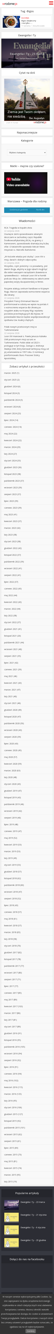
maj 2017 (8, 999)
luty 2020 (8, 777)
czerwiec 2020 (10, 750)
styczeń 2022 (10, 622)
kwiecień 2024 (10, 440)
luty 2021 (8, 696)
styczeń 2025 (10, 379)
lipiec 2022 (9, 581)
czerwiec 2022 (10, 588)
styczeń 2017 (10, 1026)
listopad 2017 (10, 959)
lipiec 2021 (9, 662)
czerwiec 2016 (10, 1073)
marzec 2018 (10, 932)
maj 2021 (8, 676)
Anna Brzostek (38, 26)
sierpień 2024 (10, 413)
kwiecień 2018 (10, 925)
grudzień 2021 (10, 629)
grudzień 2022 (10, 548)
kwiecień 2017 (10, 1006)
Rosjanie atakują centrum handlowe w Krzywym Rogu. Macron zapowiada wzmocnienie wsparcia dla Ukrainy (27, 291)
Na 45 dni (40, 209)
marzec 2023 (10, 528)
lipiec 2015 (9, 1147)
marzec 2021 (10, 689)
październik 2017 (12, 966)
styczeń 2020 (10, 784)
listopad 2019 (10, 797)
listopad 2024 (10, 393)
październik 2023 (12, 480)
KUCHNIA (25, 18)
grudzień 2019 (10, 790)
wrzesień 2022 (11, 568)
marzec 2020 (10, 770)
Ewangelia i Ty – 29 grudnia (33, 1240)
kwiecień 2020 (10, 763)
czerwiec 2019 (10, 831)
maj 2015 (8, 1161)
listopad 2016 (10, 1040)
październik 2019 (12, 804)
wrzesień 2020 (11, 730)
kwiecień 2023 (10, 521)
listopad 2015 (10, 1121)
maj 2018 (8, 918)
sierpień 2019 (10, 817)
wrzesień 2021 (11, 649)
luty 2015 (8, 1181)
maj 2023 (8, 514)
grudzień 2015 (10, 1114)
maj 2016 (8, 1080)
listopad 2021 (10, 635)
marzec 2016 (10, 1094)
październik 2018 (12, 885)
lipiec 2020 (9, 743)
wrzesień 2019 (11, 811)
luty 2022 (8, 615)
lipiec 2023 (9, 501)
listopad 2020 (10, 716)
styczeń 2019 (10, 864)
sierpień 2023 (10, 494)
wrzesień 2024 (11, 406)
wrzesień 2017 (11, 972)
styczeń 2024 (10, 460)
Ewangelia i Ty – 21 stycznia (34, 1214)
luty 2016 (8, 1100)
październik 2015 (12, 1127)
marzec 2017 (10, 1013)
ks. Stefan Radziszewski (27, 58)
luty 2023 (8, 534)
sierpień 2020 (10, 736)
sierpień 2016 (10, 1060)
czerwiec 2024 (10, 427)
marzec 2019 (10, 851)
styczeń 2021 (10, 703)
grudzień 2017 (10, 952)
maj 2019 (8, 838)
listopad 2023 (10, 474)
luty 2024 (8, 453)
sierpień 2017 (10, 979)
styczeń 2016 (10, 1107)
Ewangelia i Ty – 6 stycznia (33, 1227)
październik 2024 (12, 400)
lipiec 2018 (9, 905)
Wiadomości (27, 221)
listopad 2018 (10, 878)
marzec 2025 (10, 373)
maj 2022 (8, 595)
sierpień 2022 (10, 575)
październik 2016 (12, 1046)
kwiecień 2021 (10, 683)
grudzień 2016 (10, 1033)
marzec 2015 (10, 1174)
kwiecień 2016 (10, 1087)
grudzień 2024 (10, 386)
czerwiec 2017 (10, 993)
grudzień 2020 (10, 710)
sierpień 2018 (10, 898)
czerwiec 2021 (10, 669)
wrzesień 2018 (11, 891)
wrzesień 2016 (11, 1053)
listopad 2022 (10, 555)
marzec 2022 (10, 608)
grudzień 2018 (10, 871)
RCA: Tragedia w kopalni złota (18, 227)
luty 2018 (8, 939)
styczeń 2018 (10, 945)
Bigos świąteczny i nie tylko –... (28, 21)
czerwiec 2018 (10, 912)
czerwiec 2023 (10, 507)
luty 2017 (8, 1019)
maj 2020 (8, 757)
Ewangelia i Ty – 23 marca (27, 54)
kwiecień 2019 (10, 844)
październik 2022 (12, 561)
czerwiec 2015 (10, 1154)
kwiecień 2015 (10, 1168)
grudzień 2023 (10, 467)
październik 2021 (12, 642)
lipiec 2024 (9, 420)
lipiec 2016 (9, 1067)
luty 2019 (8, 858)
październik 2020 (12, 723)
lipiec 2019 (9, 824)
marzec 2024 (10, 447)
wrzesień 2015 (11, 1134)
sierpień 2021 (10, 656)
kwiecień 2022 (10, 602)
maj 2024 (8, 433)
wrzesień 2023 (11, 487)
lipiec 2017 (9, 986)
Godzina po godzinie (19, 209)
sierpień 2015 (10, 1141)
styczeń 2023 (10, 541)
